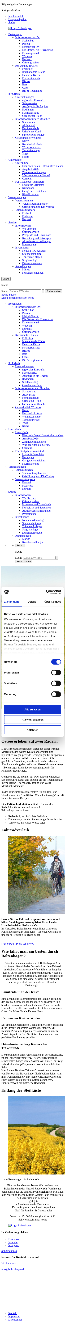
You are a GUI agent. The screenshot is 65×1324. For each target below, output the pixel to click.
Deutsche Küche (31, 75)
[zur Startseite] (32, 28)
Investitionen (22, 247)
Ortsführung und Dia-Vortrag (38, 206)
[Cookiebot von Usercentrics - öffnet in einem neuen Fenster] (46, 592)
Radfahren (28, 109)
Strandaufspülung (31, 253)
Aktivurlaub (28, 125)
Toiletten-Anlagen (32, 256)
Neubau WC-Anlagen (34, 250)
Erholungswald (30, 53)
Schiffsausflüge (30, 112)
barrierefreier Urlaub (33, 134)
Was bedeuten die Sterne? (36, 175)
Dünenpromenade (32, 263)
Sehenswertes (29, 103)
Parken (26, 43)
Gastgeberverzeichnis (34, 191)
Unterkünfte (14, 159)
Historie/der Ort (30, 46)
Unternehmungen (24, 96)
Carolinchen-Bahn (32, 115)
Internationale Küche (33, 71)
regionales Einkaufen (33, 100)
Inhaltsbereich (16, 16)
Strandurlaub (29, 122)
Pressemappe (29, 244)
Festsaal (26, 213)
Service (12, 222)
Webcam (27, 56)
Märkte (26, 269)
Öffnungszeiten (30, 62)
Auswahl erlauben (33, 719)
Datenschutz (15, 1319)
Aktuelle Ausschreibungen (36, 241)
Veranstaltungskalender (34, 203)
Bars (24, 84)
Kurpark (26, 219)
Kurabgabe (28, 187)
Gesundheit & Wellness (28, 137)
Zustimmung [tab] (11, 601)
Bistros (26, 81)
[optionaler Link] (32, 1291)
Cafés (25, 87)
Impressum (14, 1316)
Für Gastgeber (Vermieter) (29, 181)
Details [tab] (32, 601)
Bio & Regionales (32, 90)
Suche (11, 22)
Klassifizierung (30, 194)
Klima (25, 156)
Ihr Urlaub (14, 93)
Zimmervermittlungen (34, 172)
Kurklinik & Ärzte (32, 144)
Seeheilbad (28, 40)
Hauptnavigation (17, 19)
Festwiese (27, 216)
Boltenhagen (15, 34)
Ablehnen (32, 729)
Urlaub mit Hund (31, 131)
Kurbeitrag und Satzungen (36, 238)
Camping (27, 178)
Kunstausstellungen (33, 272)
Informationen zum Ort (27, 37)
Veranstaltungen (17, 197)
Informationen (23, 225)
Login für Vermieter (33, 184)
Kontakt (12, 1313)
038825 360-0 (9, 1251)
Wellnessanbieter (31, 147)
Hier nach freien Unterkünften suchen (42, 165)
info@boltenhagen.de (13, 1269)
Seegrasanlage (30, 260)
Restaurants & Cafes (26, 65)
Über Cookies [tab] (52, 601)
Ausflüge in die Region (35, 106)
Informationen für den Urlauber (32, 118)
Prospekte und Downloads (36, 235)
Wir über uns (29, 228)
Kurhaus (27, 59)
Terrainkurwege (31, 150)
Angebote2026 (30, 169)
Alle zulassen (32, 709)
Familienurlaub (30, 128)
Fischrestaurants (31, 78)
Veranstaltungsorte (25, 209)
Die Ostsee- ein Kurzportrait (37, 49)
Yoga (25, 153)
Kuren (25, 140)
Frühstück (27, 68)
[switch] (56, 672)
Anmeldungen (23, 266)
